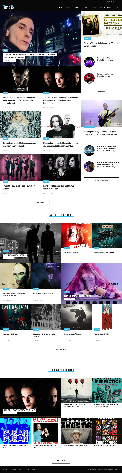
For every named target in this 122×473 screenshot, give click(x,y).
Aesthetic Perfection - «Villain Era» (43, 293)
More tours (61, 460)
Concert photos (89, 126)
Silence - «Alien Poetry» (15, 255)
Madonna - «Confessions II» (77, 296)
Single (36, 288)
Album (5, 251)
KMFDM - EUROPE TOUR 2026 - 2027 (105, 445)
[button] (68, 7)
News (5, 50)
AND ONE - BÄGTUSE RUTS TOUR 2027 (19, 410)
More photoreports (101, 180)
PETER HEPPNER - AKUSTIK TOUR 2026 (75, 445)
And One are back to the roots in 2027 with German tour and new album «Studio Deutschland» (60, 100)
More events (102, 91)
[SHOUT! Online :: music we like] (9, 7)
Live (97, 248)
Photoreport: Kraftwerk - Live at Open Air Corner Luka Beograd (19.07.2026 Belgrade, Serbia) (106, 148)
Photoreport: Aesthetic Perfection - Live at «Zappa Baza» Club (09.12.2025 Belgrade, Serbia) (108, 164)
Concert (87, 38)
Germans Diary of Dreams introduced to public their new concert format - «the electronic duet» (19, 100)
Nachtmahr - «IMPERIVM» (10, 334)
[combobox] (118, 7)
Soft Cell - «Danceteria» (71, 252)
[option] (111, 1)
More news (40, 202)
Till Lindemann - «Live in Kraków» (104, 252)
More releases (61, 349)
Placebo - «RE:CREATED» (101, 334)
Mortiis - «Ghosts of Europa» (72, 334)
